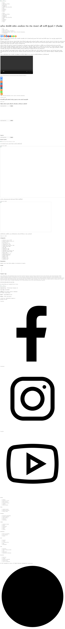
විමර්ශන (4, 257)
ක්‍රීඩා (3, 8)
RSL (3, 28)
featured (38, 275)
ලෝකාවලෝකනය (6, 253)
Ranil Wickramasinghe (12, 279)
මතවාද (3, 10)
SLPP (42, 279)
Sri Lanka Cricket (49, 279)
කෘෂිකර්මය (4, 248)
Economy (31, 275)
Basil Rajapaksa (11, 275)
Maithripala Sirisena (38, 276)
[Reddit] (5, 36)
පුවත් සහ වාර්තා (6, 3)
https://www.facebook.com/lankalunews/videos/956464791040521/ (13, 75)
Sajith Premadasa (34, 279)
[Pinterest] (8, 36)
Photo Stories (5, 243)
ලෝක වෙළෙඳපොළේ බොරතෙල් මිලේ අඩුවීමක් (11, 199)
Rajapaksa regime (50, 277)
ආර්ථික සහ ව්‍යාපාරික (7, 7)
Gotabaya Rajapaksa (4, 276)
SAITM (29, 279)
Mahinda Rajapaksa (6, 31)
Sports (44, 279)
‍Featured (43, 280)
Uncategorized (5, 244)
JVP (18, 276)
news (12, 31)
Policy (17, 284)
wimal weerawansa (37, 280)
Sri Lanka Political (6, 280)
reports (14, 31)
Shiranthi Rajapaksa (21, 31)
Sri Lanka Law (56, 279)
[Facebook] (1, 36)
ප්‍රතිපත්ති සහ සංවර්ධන (7, 250)
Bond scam (17, 275)
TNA (21, 280)
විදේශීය (4, 256)
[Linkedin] (7, 36)
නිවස (3, 2)
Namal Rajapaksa (55, 276)
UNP (32, 280)
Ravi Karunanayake (20, 279)
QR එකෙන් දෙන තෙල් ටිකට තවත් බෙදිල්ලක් (11, 143)
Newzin (11, 563)
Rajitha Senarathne (58, 277)
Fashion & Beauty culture (7, 241)
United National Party (26, 280)
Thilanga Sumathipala (15, 280)
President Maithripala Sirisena (10, 277)
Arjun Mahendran (3, 275)
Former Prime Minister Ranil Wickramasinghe (49, 275)
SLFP (39, 279)
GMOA (60, 275)
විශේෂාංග (4, 6)
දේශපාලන (4, 4)
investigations (14, 276)
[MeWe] (10, 36)
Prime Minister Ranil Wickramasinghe (38, 277)
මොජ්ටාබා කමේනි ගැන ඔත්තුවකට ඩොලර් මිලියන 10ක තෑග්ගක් (16, 233)
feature (34, 275)
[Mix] (12, 36)
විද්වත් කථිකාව (5, 254)
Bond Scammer (22, 275)
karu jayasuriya (22, 276)
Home (3, 11)
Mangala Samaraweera (47, 276)
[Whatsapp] (14, 36)
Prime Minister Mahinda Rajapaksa (24, 277)
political (2, 277)
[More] (16, 36)
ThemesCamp (30, 563)
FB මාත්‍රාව (4, 242)
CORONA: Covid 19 (6, 240)
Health (10, 276)
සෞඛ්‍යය (4, 9)
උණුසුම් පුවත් (5, 246)
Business (27, 275)
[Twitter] (3, 36)
